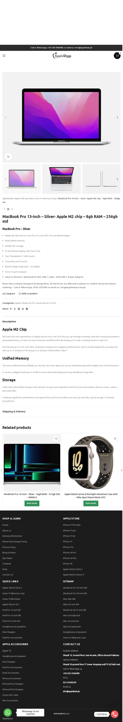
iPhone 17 (67, 541)
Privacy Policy (9, 547)
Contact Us (7, 575)
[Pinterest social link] (19, 309)
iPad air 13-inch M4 (11, 621)
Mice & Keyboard (71, 615)
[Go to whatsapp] (8, 713)
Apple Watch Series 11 (73, 575)
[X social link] (15, 309)
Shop (54, 198)
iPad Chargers (8, 632)
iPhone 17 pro (69, 530)
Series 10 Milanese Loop (74, 638)
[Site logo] (62, 56)
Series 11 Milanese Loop (13, 593)
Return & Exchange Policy (14, 541)
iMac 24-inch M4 (71, 604)
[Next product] (12, 209)
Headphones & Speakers (14, 626)
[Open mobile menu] (4, 55)
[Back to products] (8, 209)
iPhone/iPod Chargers (12, 684)
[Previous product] (4, 209)
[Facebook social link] (11, 309)
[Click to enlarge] (8, 156)
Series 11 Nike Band (11, 599)
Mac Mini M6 (69, 599)
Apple (18, 303)
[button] (5, 117)
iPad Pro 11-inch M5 (11, 610)
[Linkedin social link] (23, 309)
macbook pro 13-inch (46, 303)
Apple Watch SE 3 (10, 604)
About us (6, 530)
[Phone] (114, 714)
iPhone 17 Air (69, 536)
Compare (6, 563)
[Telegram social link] (27, 309)
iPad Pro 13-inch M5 (11, 615)
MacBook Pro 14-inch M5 (75, 588)
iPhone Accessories (11, 678)
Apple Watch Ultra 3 (72, 569)
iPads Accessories (10, 673)
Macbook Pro (28, 303)
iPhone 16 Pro (69, 552)
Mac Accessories (71, 621)
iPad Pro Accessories (12, 638)
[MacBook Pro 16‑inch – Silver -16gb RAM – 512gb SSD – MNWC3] (32, 462)
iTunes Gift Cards (10, 695)
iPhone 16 (67, 563)
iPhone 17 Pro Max (72, 525)
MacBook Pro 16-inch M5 (75, 593)
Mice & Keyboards (72, 626)
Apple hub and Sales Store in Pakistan (32, 198)
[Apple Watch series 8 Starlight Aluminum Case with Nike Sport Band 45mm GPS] (90, 462)
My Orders (7, 558)
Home (5, 525)
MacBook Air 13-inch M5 (74, 610)
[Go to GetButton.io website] (8, 719)
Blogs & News (9, 552)
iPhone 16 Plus (69, 558)
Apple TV (6, 651)
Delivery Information (12, 536)
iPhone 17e (68, 547)
